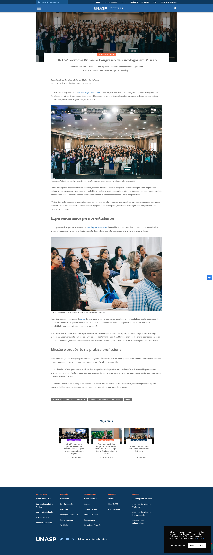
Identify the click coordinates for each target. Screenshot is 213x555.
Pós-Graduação (66, 504)
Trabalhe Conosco (169, 2)
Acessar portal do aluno (142, 499)
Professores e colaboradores (138, 522)
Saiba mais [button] (200, 538)
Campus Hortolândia (44, 512)
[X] (73, 539)
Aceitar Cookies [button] (197, 545)
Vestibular (64, 525)
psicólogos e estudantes (97, 227)
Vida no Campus (91, 509)
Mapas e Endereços (44, 522)
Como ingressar (110, 2)
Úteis (155, 2)
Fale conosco (84, 539)
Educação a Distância (69, 514)
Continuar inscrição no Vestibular (141, 506)
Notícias (134, 2)
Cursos (124, 2)
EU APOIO (145, 2)
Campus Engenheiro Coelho (44, 506)
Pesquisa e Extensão (92, 525)
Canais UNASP (114, 509)
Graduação (64, 499)
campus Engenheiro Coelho (89, 92)
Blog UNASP (113, 504)
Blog (98, 2)
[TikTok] (61, 539)
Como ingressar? (67, 520)
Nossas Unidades (91, 514)
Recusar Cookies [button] (178, 545)
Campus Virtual (42, 517)
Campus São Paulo (43, 499)
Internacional (89, 520)
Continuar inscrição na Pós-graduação (141, 514)
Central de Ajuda (99, 539)
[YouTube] (68, 539)
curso (82, 319)
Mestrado (64, 509)
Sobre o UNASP (90, 499)
